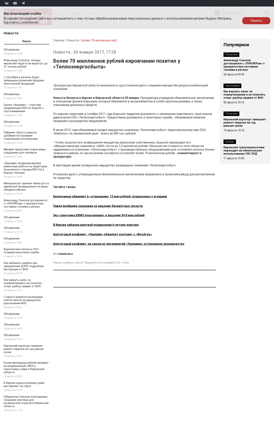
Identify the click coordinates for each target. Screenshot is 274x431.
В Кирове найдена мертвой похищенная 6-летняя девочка (96, 225)
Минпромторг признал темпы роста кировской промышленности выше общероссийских (26, 186)
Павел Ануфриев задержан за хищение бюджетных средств (98, 206)
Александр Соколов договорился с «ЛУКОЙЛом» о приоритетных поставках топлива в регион (25, 203)
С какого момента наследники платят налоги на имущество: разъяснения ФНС (23, 300)
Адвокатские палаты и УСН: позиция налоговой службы (21, 251)
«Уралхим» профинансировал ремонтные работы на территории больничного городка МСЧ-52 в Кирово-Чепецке (25, 168)
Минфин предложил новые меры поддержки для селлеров (24, 151)
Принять (256, 20)
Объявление (12, 49)
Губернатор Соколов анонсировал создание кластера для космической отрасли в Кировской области (26, 401)
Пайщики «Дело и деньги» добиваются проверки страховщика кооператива (21, 135)
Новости (11, 33)
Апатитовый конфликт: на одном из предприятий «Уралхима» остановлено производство (118, 244)
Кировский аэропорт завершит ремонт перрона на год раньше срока (24, 349)
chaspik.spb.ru (65, 254)
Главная (58, 40)
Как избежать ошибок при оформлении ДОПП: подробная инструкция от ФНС (24, 266)
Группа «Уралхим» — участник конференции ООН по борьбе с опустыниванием (24, 108)
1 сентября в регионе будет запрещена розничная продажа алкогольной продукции (24, 80)
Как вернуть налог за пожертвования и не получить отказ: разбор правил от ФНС (23, 283)
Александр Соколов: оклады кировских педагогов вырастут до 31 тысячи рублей (26, 63)
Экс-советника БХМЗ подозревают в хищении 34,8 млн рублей (98, 215)
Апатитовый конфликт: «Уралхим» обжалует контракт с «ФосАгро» (102, 234)
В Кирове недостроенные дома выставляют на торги (24, 384)
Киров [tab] (26, 41)
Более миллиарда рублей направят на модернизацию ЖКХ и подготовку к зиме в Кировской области (26, 367)
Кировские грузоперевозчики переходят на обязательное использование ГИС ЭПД (243, 150)
